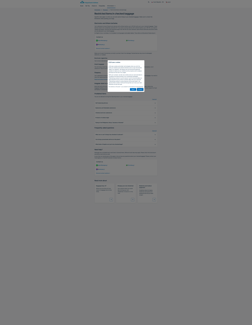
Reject (133, 89)
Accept (140, 89)
